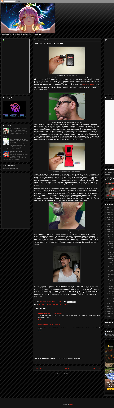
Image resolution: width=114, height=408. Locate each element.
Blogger (71, 404)
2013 (108, 236)
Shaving (66, 304)
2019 (108, 222)
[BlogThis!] (69, 302)
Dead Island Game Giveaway (18, 128)
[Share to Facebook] (73, 302)
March (111, 298)
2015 (108, 231)
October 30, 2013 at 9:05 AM (52, 324)
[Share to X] (71, 302)
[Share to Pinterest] (75, 302)
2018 (108, 224)
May (110, 293)
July (110, 288)
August (111, 286)
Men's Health (41, 304)
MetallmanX (41, 324)
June (110, 291)
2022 (108, 214)
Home (67, 368)
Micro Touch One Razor (88, 84)
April (110, 296)
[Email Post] (64, 301)
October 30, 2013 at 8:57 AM (54, 313)
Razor (57, 304)
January (111, 303)
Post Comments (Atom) (70, 374)
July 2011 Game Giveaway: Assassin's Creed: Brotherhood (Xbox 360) (19, 140)
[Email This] (68, 302)
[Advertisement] (15, 200)
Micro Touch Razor (50, 304)
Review (61, 304)
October (111, 243)
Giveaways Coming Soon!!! (10, 168)
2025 (108, 207)
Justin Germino (42, 313)
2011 (108, 309)
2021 (108, 217)
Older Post (96, 368)
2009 (108, 313)
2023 (108, 212)
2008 (108, 316)
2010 (108, 311)
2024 (108, 210)
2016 (108, 229)
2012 (108, 306)
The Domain (108, 325)
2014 (108, 234)
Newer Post (37, 368)
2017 (108, 227)
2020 (108, 219)
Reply (39, 319)
